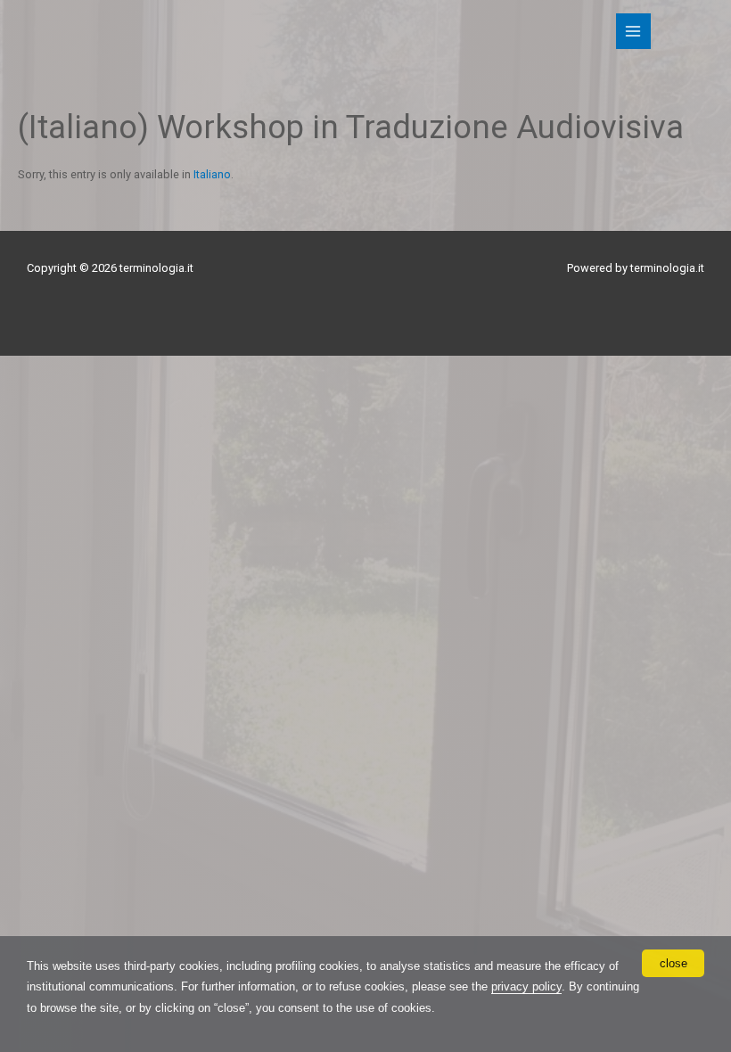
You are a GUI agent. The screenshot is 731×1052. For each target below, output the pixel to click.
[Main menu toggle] (633, 30)
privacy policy (526, 986)
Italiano (212, 174)
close (673, 963)
